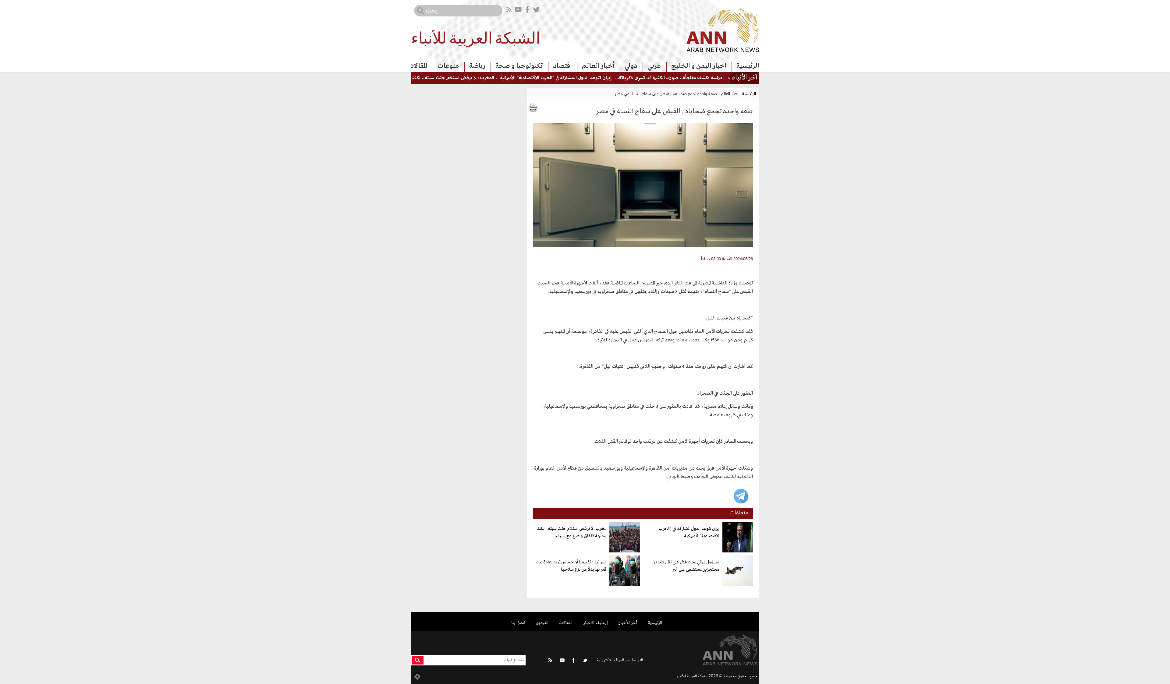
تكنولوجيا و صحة (519, 66)
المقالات (417, 66)
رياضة (477, 66)
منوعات (448, 66)
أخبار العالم (598, 66)
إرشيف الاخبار (595, 623)
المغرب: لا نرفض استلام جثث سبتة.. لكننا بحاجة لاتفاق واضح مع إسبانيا (450, 78)
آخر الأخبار (628, 623)
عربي (654, 66)
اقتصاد (562, 66)
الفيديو (542, 623)
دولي (631, 66)
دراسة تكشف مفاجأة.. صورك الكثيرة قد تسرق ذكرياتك (697, 78)
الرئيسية (747, 66)
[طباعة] (533, 107)
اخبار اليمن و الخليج (698, 66)
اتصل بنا (518, 623)
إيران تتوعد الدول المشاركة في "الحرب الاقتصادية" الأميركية (583, 78)
